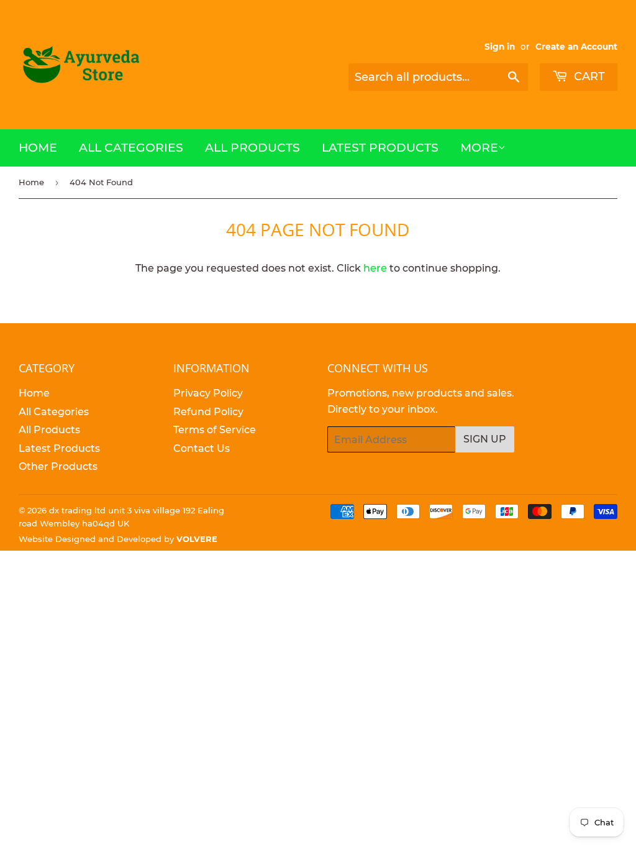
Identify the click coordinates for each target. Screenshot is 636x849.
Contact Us (201, 448)
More (479, 147)
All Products (252, 147)
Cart (588, 76)
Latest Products (380, 147)
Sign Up (484, 439)
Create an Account (576, 47)
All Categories (131, 147)
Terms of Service (214, 430)
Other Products (58, 466)
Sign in (499, 47)
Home (38, 147)
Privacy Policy (208, 393)
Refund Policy (208, 412)
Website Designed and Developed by (118, 539)
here (375, 268)
